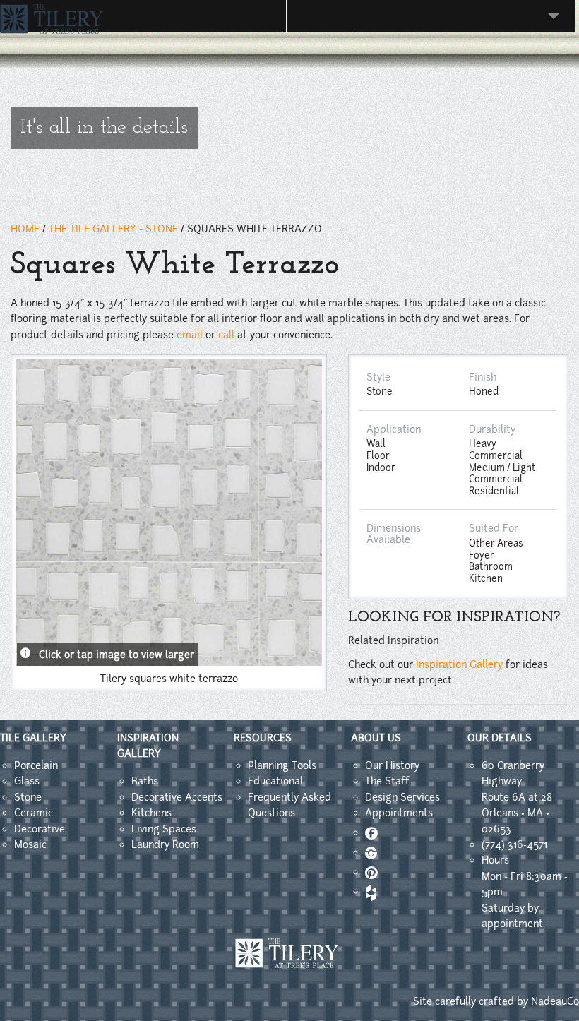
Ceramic (33, 812)
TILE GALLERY (33, 738)
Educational (275, 781)
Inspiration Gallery (459, 664)
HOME (25, 228)
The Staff (387, 781)
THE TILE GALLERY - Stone (113, 228)
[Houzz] (370, 891)
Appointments (399, 812)
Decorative (39, 829)
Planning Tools (282, 765)
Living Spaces (163, 829)
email (190, 334)
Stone (28, 797)
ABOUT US (376, 738)
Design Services (402, 797)
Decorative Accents (176, 797)
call (226, 334)
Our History (392, 765)
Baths (144, 781)
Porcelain (36, 765)
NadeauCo (555, 1001)
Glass (27, 781)
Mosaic (30, 844)
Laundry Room (165, 844)
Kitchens (151, 812)
